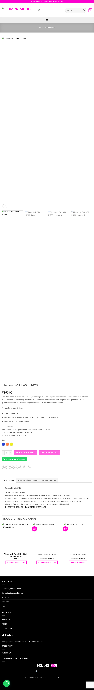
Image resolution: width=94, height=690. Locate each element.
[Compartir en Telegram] (28, 467)
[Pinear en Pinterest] (20, 467)
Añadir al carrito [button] (78, 562)
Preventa (5, 602)
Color (3, 440)
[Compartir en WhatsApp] (4, 467)
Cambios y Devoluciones (11, 588)
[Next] (88, 123)
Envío (4, 606)
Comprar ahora (49, 453)
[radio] (3, 444)
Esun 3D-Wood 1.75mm (78, 554)
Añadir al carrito (25, 453)
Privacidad (6, 597)
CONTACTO (7, 628)
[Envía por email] (16, 467)
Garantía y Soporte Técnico (12, 593)
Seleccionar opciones (16, 562)
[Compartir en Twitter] (12, 467)
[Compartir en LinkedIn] (24, 467)
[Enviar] (84, 10)
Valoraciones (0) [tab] (49, 480)
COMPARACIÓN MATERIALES (33, 507)
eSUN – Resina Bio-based (47, 554)
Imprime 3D (6, 619)
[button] (39, 10)
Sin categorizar (50, 27)
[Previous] (6, 123)
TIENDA (5, 624)
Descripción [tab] (9, 480)
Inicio (41, 27)
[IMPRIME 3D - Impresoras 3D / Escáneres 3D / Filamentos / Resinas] (19, 10)
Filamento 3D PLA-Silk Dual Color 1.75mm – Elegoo (16, 555)
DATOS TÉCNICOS (13, 507)
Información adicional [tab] (28, 480)
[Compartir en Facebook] (8, 467)
